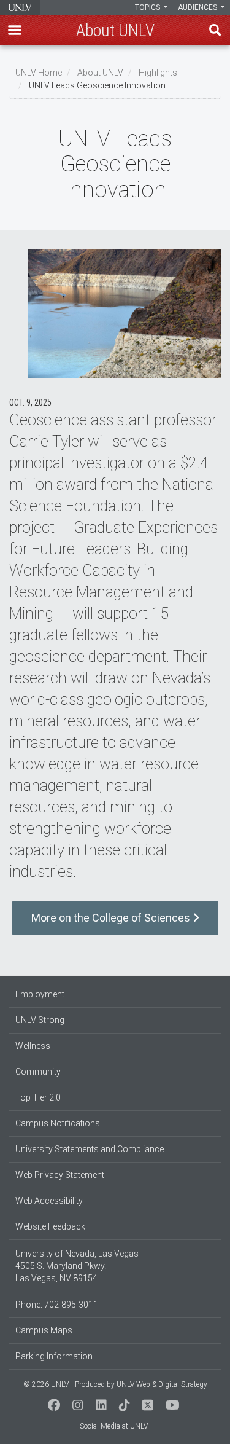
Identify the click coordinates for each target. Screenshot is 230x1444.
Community (38, 1072)
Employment (39, 994)
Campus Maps (43, 1330)
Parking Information (54, 1356)
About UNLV (100, 72)
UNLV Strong (39, 1020)
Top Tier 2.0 (38, 1097)
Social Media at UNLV (114, 1426)
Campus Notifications (57, 1123)
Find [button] (215, 30)
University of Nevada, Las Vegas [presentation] (20, 7)
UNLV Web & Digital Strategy (162, 1384)
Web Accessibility (49, 1201)
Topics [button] (148, 7)
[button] (14, 30)
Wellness (32, 1046)
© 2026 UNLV (46, 1384)
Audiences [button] (198, 7)
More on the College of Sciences (112, 917)
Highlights (158, 72)
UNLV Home (38, 72)
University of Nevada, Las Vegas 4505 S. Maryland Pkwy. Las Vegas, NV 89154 (77, 1266)
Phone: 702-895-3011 (56, 1304)
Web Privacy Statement (59, 1175)
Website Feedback (50, 1226)
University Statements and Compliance (89, 1149)
